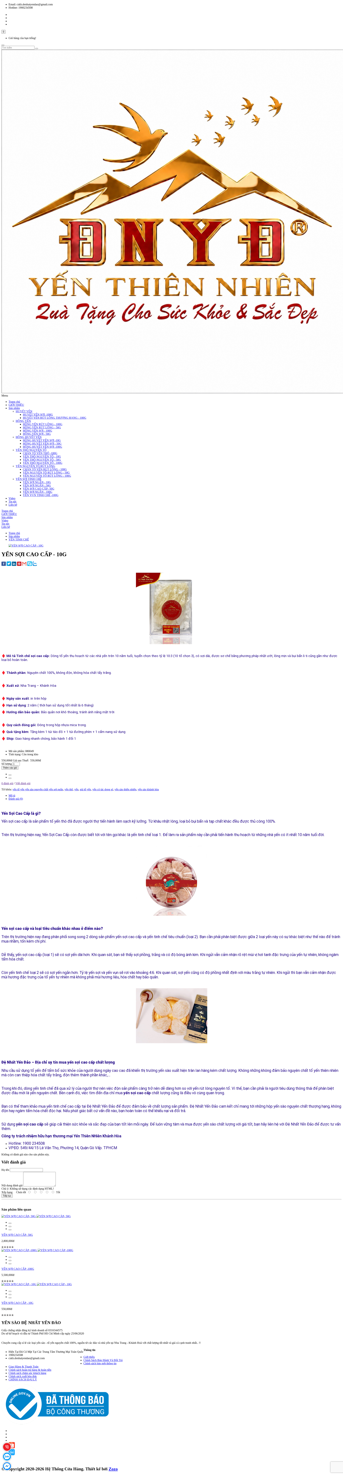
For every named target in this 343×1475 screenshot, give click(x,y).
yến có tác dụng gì (102, 789)
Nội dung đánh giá (12, 1185)
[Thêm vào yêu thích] (10, 775)
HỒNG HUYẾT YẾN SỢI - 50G (42, 443)
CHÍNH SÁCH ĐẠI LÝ (23, 1379)
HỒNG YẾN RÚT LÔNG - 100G (42, 424)
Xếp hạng (7, 1192)
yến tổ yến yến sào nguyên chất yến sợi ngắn (38, 789)
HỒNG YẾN (23, 421)
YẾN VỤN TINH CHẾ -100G (40, 495)
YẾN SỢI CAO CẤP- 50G (38, 488)
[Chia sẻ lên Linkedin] (14, 564)
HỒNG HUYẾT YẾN (29, 437)
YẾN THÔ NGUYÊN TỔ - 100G (42, 462)
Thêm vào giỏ (10, 767)
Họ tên (5, 1169)
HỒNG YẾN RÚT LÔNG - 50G (42, 427)
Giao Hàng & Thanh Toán (23, 1366)
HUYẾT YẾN (24, 411)
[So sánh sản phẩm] (10, 778)
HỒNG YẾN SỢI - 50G (37, 433)
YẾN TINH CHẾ (19, 539)
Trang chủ (14, 401)
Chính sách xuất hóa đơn (23, 1376)
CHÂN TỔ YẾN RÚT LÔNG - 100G (45, 469)
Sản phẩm (14, 408)
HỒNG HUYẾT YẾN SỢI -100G (42, 446)
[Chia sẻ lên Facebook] (3, 564)
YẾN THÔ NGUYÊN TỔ (31, 450)
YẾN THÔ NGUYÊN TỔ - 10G (42, 456)
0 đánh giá (7, 783)
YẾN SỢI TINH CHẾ (28, 479)
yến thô (68, 789)
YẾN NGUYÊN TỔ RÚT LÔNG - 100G (47, 475)
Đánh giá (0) (16, 798)
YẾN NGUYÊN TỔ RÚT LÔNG (35, 466)
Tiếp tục (7, 1195)
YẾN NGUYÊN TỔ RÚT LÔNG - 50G (46, 472)
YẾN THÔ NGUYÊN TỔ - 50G (42, 459)
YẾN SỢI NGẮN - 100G (37, 491)
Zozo (113, 1469)
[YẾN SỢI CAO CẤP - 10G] (26, 545)
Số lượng (6, 763)
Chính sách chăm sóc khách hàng (27, 1373)
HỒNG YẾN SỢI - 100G (37, 430)
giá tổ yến (85, 789)
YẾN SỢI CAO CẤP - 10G (17, 1302)
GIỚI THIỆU (16, 404)
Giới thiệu (89, 1356)
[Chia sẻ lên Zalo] (35, 564)
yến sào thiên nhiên (125, 789)
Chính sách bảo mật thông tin (99, 1363)
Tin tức (13, 501)
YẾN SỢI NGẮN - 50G (37, 485)
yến (76, 789)
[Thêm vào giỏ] (10, 1223)
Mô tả (12, 795)
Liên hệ (13, 504)
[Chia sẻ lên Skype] (29, 564)
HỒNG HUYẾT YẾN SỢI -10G (42, 440)
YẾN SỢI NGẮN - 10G (37, 482)
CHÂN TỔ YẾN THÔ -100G (40, 453)
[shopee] (12, 1447)
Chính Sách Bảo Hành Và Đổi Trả (103, 1360)
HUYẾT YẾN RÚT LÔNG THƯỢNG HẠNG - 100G (54, 417)
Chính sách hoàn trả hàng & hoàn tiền (30, 1369)
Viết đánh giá (22, 783)
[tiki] (12, 1454)
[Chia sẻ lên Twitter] (9, 564)
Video (12, 498)
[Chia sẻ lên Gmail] (24, 564)
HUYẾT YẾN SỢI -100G (38, 414)
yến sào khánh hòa (148, 789)
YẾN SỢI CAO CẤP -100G (17, 1268)
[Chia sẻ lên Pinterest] (19, 564)
